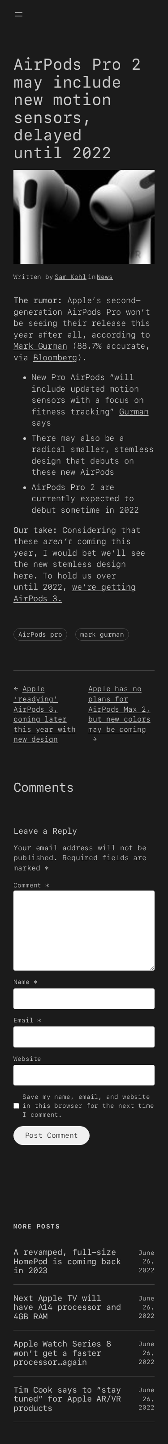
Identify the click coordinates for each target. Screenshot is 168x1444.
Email (27, 1020)
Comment (31, 885)
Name (25, 981)
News (105, 276)
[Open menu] (18, 14)
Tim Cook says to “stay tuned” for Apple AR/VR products (67, 1399)
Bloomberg (55, 357)
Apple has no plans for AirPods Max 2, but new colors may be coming (119, 708)
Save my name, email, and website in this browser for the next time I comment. (88, 1105)
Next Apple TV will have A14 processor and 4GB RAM (67, 1307)
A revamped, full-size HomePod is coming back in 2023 (67, 1261)
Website (27, 1058)
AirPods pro (40, 634)
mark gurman (102, 634)
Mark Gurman (40, 345)
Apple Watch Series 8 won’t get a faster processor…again (62, 1353)
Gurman (133, 411)
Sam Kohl (70, 276)
